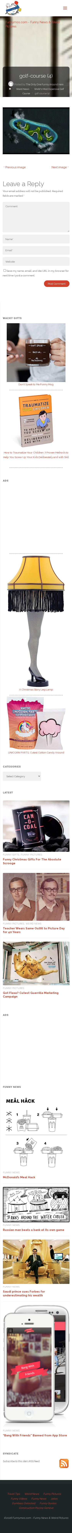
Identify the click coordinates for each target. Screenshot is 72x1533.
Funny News (11, 1172)
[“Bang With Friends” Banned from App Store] (36, 1366)
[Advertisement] (36, 512)
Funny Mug (36, 384)
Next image (59, 167)
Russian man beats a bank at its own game (33, 1229)
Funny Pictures (31, 855)
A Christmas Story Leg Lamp (36, 689)
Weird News (22, 89)
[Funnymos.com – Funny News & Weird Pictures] (12, 8)
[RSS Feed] (64, 1463)
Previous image (15, 167)
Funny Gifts (11, 855)
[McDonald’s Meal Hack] (36, 1132)
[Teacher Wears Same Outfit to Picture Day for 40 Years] (36, 897)
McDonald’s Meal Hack (19, 1177)
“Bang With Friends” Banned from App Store (35, 1435)
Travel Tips (13, 1493)
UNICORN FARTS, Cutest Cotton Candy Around (36, 752)
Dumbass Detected (23, 1503)
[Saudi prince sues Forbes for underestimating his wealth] (36, 1262)
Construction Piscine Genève (36, 1507)
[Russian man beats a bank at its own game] (36, 1204)
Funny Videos (19, 1498)
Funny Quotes (48, 1503)
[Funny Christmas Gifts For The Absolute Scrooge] (36, 826)
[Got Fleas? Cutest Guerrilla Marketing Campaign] (36, 963)
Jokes (54, 1498)
